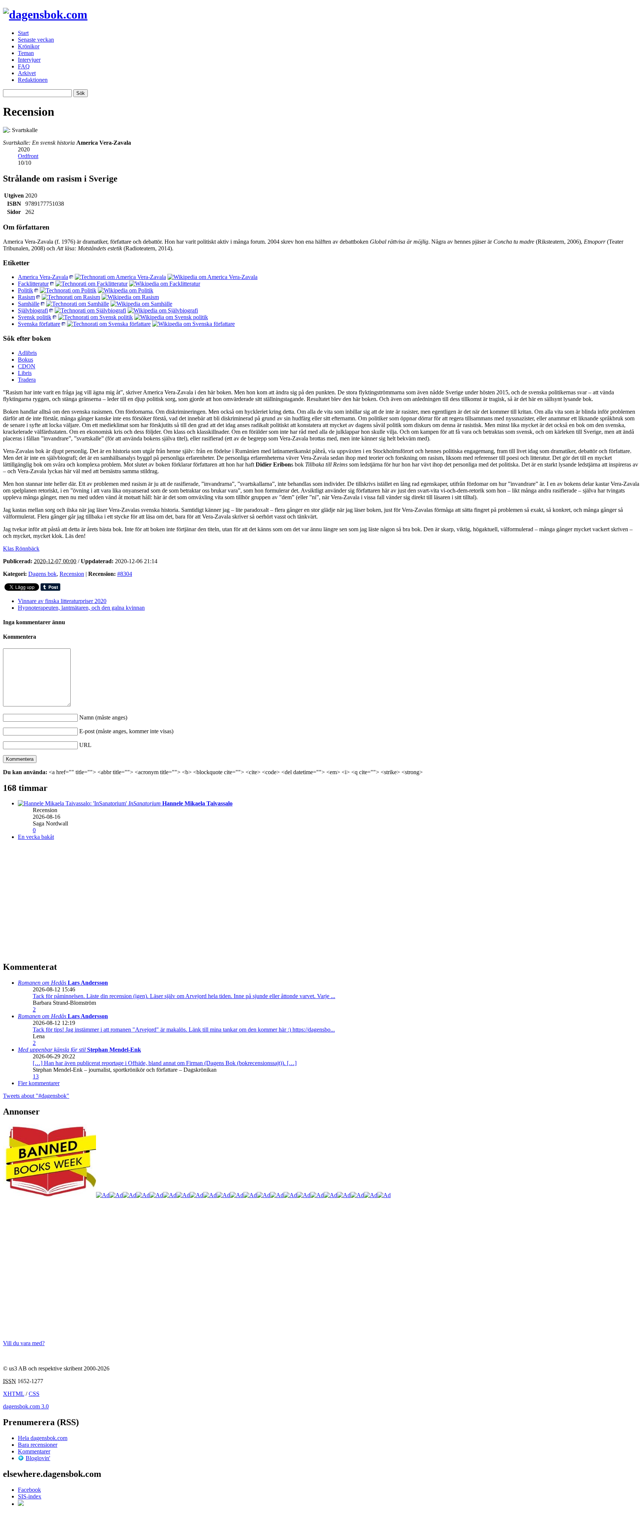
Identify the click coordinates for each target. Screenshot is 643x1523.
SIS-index (29, 1496)
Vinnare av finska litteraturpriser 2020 (62, 601)
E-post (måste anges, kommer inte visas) (126, 731)
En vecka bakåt (36, 837)
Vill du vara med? (24, 1343)
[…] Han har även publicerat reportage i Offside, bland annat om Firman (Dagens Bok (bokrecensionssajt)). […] (165, 1063)
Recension (72, 574)
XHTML (13, 1394)
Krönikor (28, 46)
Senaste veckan (36, 39)
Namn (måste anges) (103, 717)
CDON (26, 366)
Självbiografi (33, 310)
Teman (26, 53)
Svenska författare (39, 324)
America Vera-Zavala (43, 277)
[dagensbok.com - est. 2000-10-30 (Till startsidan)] (45, 14)
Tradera (27, 379)
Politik (25, 290)
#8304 (124, 574)
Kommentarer (34, 1451)
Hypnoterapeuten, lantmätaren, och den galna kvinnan (81, 608)
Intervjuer (29, 60)
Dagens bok (42, 574)
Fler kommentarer (39, 1083)
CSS (34, 1394)
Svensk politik (34, 317)
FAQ (24, 66)
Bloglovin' (38, 1458)
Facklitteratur (33, 283)
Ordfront (28, 156)
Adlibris (27, 353)
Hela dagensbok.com (42, 1438)
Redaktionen (33, 80)
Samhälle (28, 304)
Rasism (26, 297)
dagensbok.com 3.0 (26, 1406)
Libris (25, 373)
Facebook (29, 1490)
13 (36, 1076)
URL (85, 745)
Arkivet (27, 73)
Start (23, 33)
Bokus (25, 359)
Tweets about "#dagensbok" (36, 1096)
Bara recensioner (37, 1445)
